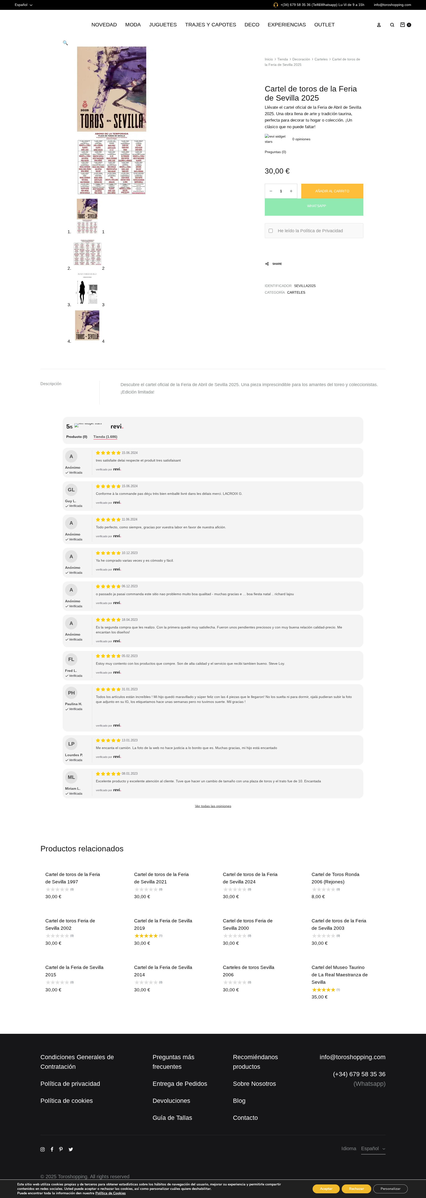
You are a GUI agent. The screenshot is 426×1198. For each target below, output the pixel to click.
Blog (234, 1087)
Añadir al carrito (332, 191)
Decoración (298, 59)
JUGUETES (173, 24)
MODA (146, 24)
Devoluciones (168, 1087)
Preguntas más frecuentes (169, 1047)
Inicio (268, 59)
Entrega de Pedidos (175, 1069)
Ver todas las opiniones (213, 800)
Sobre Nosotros (248, 1069)
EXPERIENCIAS (278, 24)
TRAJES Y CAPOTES (212, 24)
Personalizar (390, 1188)
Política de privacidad (66, 1069)
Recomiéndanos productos (248, 1047)
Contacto (240, 1104)
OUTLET (310, 24)
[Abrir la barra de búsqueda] (213, 1177)
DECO (247, 24)
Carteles (316, 59)
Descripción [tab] (49, 384)
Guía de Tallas (169, 1104)
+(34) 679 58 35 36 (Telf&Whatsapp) (320, 4)
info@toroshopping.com (395, 4)
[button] (65, 42)
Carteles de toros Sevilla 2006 (251, 961)
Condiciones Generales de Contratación (72, 1047)
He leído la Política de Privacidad (307, 231)
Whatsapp (316, 206)
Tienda (281, 59)
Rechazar (356, 1188)
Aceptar (326, 1188)
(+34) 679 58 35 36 (360, 1060)
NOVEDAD (118, 24)
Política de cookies (62, 1087)
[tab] (76, 431)
